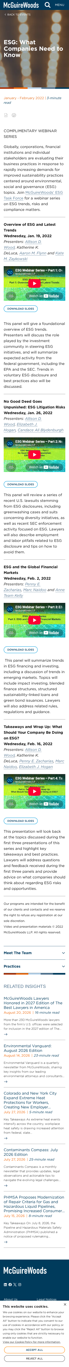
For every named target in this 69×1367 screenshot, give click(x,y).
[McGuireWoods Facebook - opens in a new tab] (10, 1284)
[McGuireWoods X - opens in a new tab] (15, 1284)
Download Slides (20, 308)
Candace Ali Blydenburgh (40, 430)
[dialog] (34, 1334)
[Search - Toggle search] (48, 5)
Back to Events (19, 14)
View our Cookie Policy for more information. (32, 1341)
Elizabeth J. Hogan (36, 767)
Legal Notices (46, 1299)
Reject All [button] (34, 1358)
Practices (12, 966)
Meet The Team (18, 953)
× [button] (64, 1304)
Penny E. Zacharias (36, 761)
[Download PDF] (6, 115)
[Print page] (14, 115)
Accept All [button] (34, 1349)
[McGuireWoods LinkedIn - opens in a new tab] (5, 1284)
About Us (10, 1299)
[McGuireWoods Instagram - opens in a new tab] (19, 1284)
